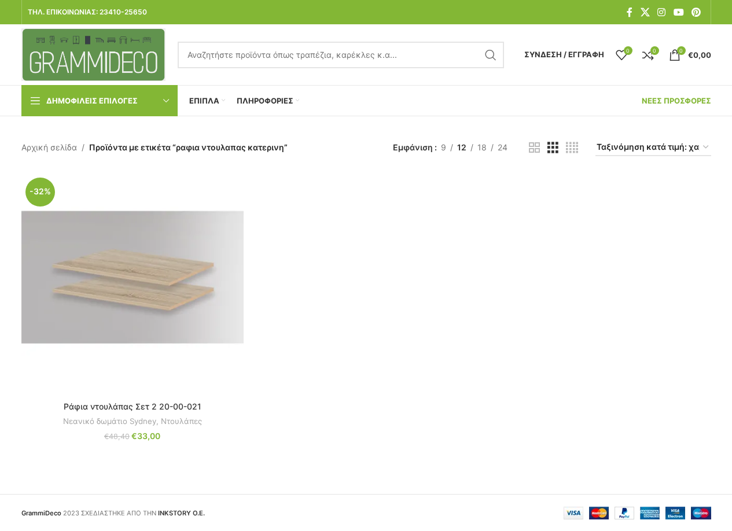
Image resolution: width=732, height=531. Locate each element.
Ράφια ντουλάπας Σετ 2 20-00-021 (132, 406)
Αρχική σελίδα (49, 147)
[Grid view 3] (552, 148)
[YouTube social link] (678, 12)
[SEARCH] (490, 55)
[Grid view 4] (572, 148)
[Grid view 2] (534, 148)
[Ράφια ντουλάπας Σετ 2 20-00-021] (132, 285)
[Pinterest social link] (695, 12)
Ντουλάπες (181, 421)
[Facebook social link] (630, 12)
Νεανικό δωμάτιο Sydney (109, 421)
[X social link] (645, 12)
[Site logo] (93, 53)
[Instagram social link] (662, 12)
